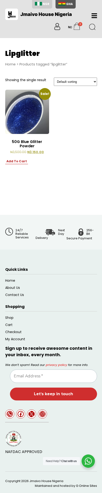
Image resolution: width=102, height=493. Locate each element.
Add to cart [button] (16, 161)
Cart (9, 324)
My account (15, 339)
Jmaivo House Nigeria (46, 481)
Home (10, 64)
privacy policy (56, 365)
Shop (9, 317)
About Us (12, 287)
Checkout (13, 332)
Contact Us (14, 294)
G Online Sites (86, 485)
